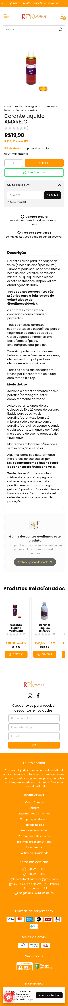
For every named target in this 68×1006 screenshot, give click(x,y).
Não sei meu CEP (17, 202)
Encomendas (34, 847)
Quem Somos (34, 802)
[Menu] (7, 16)
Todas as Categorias (27, 106)
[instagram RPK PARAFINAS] (30, 696)
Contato (34, 808)
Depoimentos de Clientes (34, 813)
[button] (34, 172)
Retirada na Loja (34, 825)
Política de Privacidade (34, 853)
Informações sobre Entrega (34, 842)
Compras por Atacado (34, 819)
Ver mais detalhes (17, 153)
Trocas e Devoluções (34, 830)
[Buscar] (60, 29)
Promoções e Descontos (34, 836)
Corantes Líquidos (26, 110)
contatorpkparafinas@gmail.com (36, 879)
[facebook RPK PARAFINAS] (38, 696)
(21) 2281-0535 (36, 869)
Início (7, 106)
